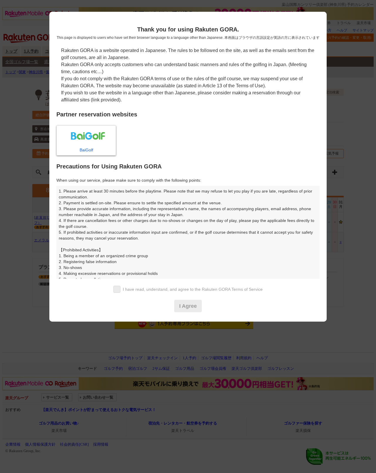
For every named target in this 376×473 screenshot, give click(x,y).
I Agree (188, 306)
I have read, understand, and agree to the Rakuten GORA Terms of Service (193, 289)
